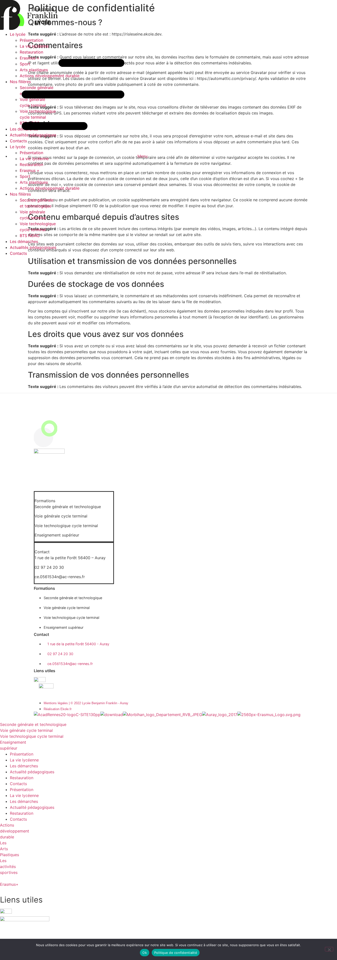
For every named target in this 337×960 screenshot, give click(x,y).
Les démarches (24, 241)
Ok (144, 953)
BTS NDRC (30, 235)
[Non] (329, 949)
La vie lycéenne (24, 759)
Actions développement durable (49, 188)
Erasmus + (29, 170)
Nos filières (20, 194)
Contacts (18, 253)
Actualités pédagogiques (33, 247)
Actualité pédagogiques (32, 771)
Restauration (31, 164)
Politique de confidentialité (175, 953)
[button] (74, 498)
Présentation (21, 754)
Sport (25, 176)
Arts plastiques (34, 182)
